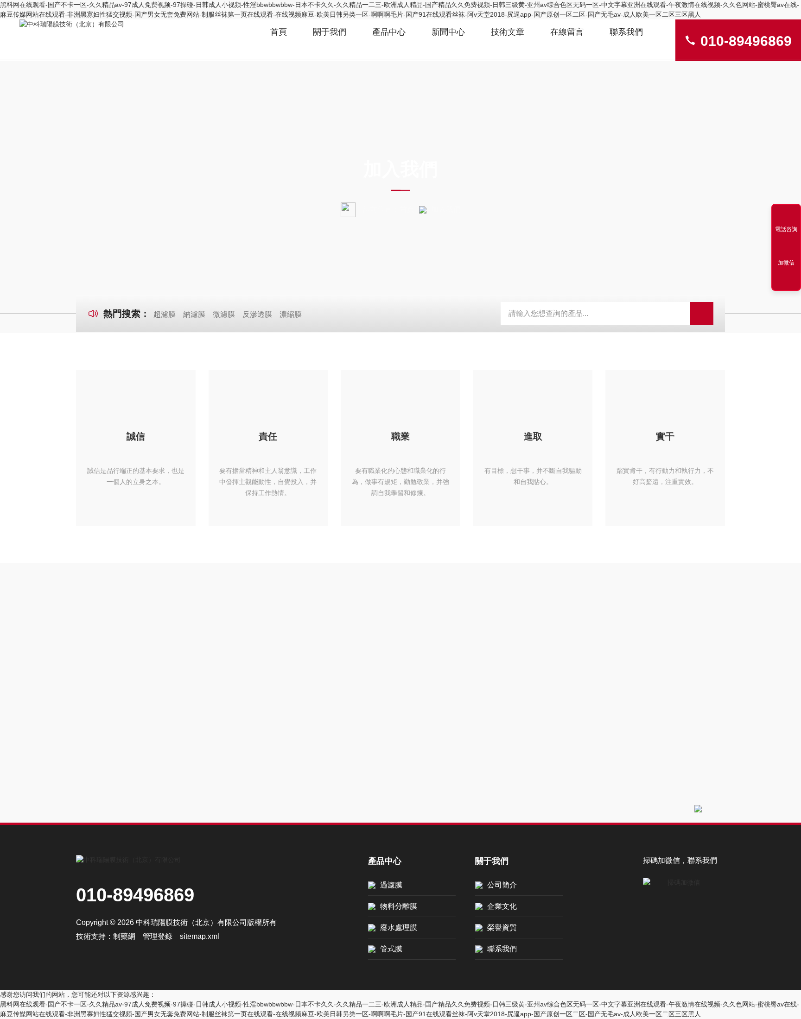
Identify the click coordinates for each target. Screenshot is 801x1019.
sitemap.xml (199, 936)
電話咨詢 (786, 229)
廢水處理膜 (398, 927)
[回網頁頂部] (786, 280)
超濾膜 (164, 314)
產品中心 (389, 32)
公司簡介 (502, 885)
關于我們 (329, 32)
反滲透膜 (257, 314)
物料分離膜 (398, 906)
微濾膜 (224, 314)
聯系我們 (626, 32)
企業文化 (502, 906)
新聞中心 (448, 32)
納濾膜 (194, 314)
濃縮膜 (291, 314)
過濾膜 (391, 885)
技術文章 (507, 32)
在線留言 (567, 32)
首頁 (278, 32)
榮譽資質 (502, 927)
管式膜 (391, 949)
